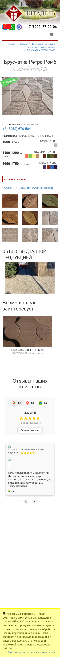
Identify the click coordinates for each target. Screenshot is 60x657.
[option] (30, 278)
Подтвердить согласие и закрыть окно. (32, 652)
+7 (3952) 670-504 (16, 128)
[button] (25, 501)
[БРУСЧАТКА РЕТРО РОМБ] (27, 96)
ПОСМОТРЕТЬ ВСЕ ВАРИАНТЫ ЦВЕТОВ (27, 188)
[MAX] (19, 27)
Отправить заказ (15, 179)
